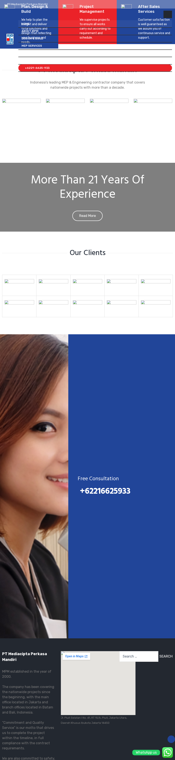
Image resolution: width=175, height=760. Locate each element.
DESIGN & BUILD (32, 38)
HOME (26, 23)
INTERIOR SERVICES (35, 53)
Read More (87, 216)
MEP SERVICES (32, 45)
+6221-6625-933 (37, 67)
